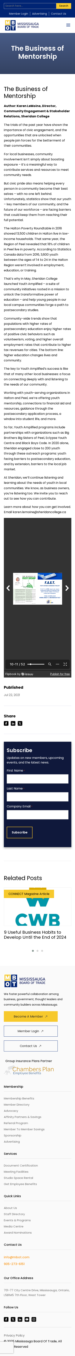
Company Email (19, 807)
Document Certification (21, 1165)
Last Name (15, 789)
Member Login (18, 14)
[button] (33, 951)
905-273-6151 (14, 1264)
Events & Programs (17, 1220)
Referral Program (16, 1123)
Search (63, 6)
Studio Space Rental (18, 1178)
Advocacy (11, 1111)
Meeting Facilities (16, 1172)
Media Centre (13, 1226)
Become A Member (28, 1016)
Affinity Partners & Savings (22, 1117)
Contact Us (58, 14)
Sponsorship (12, 1135)
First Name (16, 771)
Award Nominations (18, 1233)
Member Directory (16, 1105)
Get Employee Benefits (20, 1184)
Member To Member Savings (24, 1129)
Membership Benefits (19, 1098)
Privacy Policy (14, 1335)
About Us (10, 1208)
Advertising (39, 14)
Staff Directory (14, 1214)
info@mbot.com (16, 1257)
